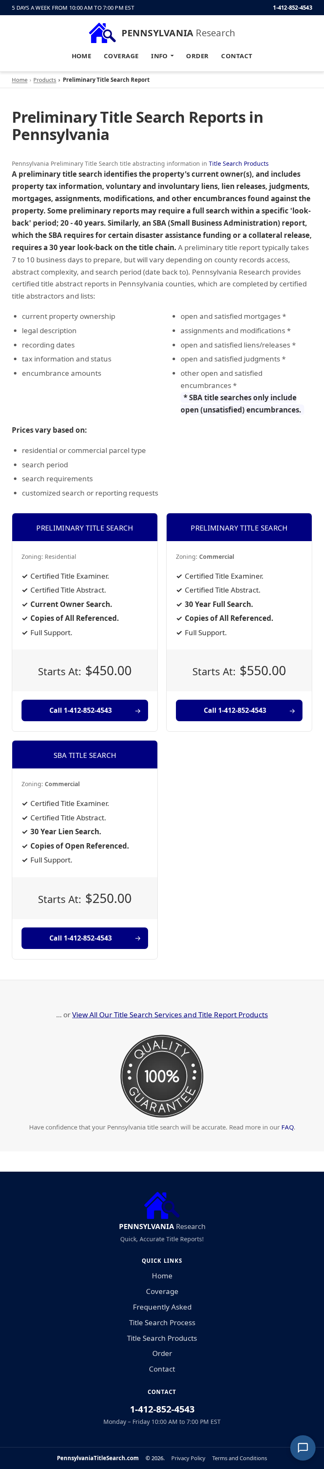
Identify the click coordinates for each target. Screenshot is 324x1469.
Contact (236, 55)
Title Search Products (239, 163)
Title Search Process (162, 1322)
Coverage (121, 55)
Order (197, 55)
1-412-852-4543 (292, 7)
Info (159, 55)
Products (44, 80)
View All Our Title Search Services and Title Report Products (170, 1014)
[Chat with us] (303, 1448)
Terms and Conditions (239, 1458)
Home (82, 55)
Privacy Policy (188, 1458)
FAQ (287, 1127)
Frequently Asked (162, 1307)
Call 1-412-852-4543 (80, 710)
